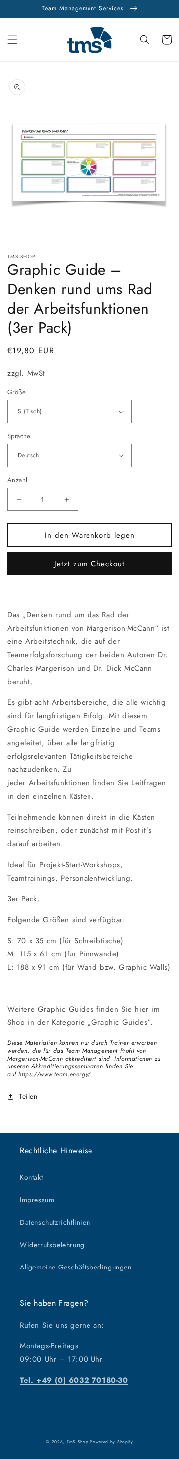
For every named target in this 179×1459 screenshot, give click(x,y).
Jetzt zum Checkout (89, 563)
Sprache (19, 436)
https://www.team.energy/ (54, 1074)
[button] (12, 40)
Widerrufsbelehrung (52, 1245)
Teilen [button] (28, 1096)
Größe (16, 392)
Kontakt (31, 1177)
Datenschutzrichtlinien (55, 1222)
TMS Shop (78, 1442)
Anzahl (17, 480)
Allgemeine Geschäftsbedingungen (76, 1267)
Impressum (37, 1200)
